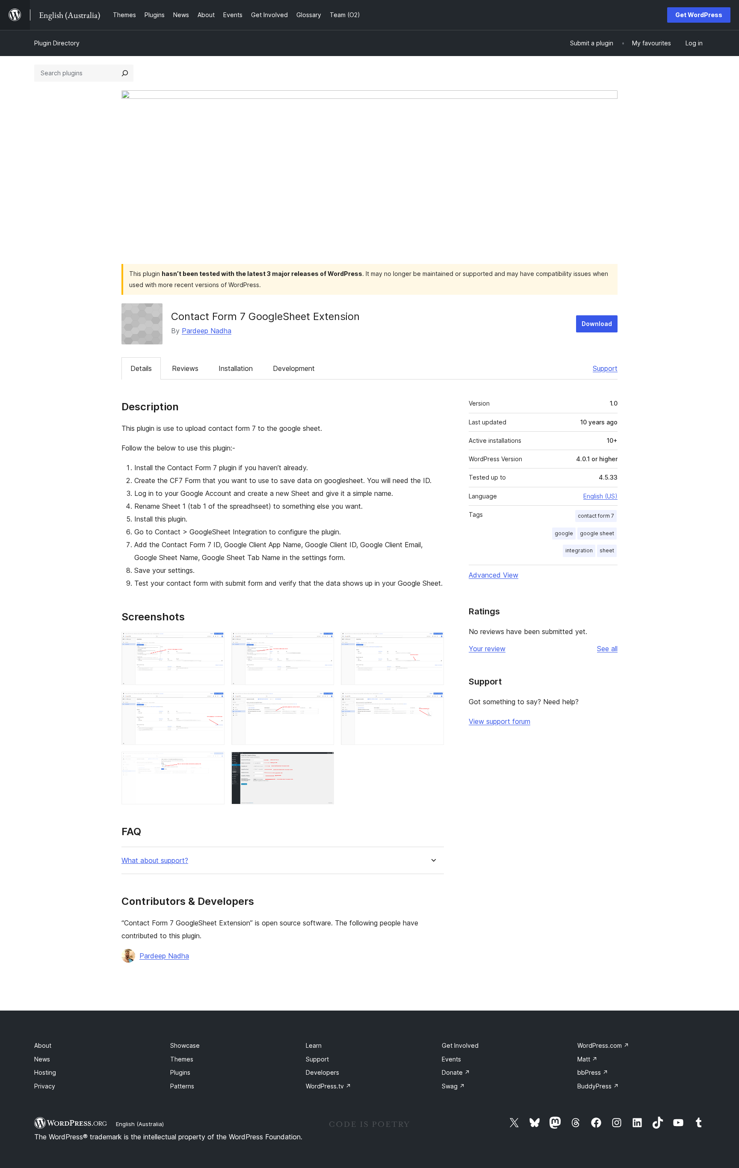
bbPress (592, 1072)
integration (579, 550)
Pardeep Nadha (206, 330)
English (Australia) (140, 1124)
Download (597, 323)
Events (451, 1059)
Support (605, 368)
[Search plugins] (124, 73)
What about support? (154, 861)
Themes (181, 1059)
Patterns (182, 1086)
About (42, 1045)
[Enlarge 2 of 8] (322, 643)
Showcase (185, 1045)
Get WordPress (698, 14)
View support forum (499, 721)
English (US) (600, 496)
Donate (456, 1072)
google (564, 533)
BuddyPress (598, 1086)
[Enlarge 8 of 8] (322, 763)
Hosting (45, 1072)
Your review (487, 648)
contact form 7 (596, 516)
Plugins (180, 1072)
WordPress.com (603, 1045)
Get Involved (460, 1045)
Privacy (44, 1086)
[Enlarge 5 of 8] (322, 703)
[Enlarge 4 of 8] (213, 703)
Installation (236, 368)
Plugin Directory (57, 43)
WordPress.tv (328, 1086)
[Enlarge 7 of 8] (213, 763)
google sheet (597, 533)
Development (294, 368)
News (42, 1059)
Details (141, 368)
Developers (322, 1072)
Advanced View (493, 575)
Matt (587, 1059)
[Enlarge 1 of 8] (213, 643)
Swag (453, 1086)
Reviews (185, 368)
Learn (314, 1045)
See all (607, 648)
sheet (607, 550)
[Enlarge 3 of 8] (432, 643)
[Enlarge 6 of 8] (432, 703)
